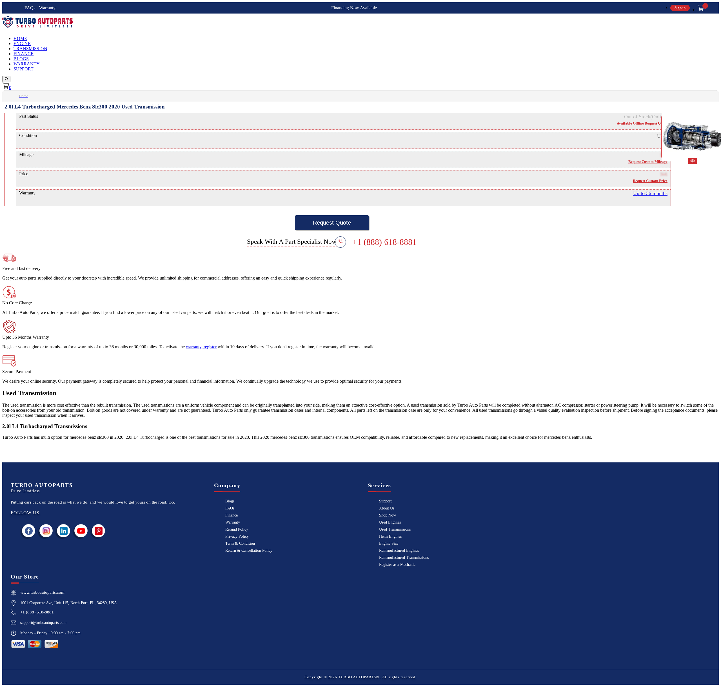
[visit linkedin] (64, 531)
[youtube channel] (81, 531)
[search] (6, 79)
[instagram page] (46, 531)
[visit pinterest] (99, 531)
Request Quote (332, 223)
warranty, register (201, 346)
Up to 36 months (650, 193)
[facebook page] (29, 531)
